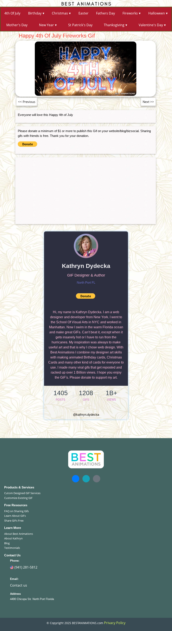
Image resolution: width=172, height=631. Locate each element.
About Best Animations (18, 534)
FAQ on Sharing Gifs (16, 511)
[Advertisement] (85, 189)
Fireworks (130, 13)
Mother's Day (16, 25)
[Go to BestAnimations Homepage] (86, 3)
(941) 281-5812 (25, 567)
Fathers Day (105, 13)
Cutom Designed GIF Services (22, 493)
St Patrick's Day (80, 25)
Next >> (148, 102)
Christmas (60, 13)
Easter (83, 13)
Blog (7, 543)
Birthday (35, 13)
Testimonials (12, 548)
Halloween (156, 13)
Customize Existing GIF (18, 498)
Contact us (18, 585)
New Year (46, 25)
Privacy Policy (114, 623)
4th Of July (12, 13)
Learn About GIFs (15, 516)
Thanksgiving (114, 25)
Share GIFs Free (13, 520)
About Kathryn (13, 538)
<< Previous (26, 102)
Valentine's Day (151, 25)
